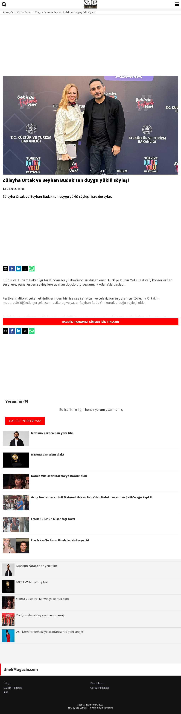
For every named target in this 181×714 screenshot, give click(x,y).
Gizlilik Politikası (13, 687)
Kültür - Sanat (24, 12)
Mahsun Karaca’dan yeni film (52, 433)
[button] (5, 268)
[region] (90, 43)
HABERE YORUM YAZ (25, 421)
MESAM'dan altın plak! (48, 454)
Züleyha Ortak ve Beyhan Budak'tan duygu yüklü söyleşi (65, 12)
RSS (6, 692)
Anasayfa (8, 12)
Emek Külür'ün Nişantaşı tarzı (53, 519)
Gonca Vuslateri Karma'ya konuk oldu (59, 476)
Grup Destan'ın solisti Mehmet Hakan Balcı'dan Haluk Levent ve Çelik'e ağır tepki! (91, 497)
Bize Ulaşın (96, 683)
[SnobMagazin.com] (90, 4)
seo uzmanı (81, 707)
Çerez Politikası (99, 687)
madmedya (107, 707)
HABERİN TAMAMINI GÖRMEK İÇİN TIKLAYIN (90, 321)
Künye (7, 683)
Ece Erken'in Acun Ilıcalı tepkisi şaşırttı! (60, 540)
